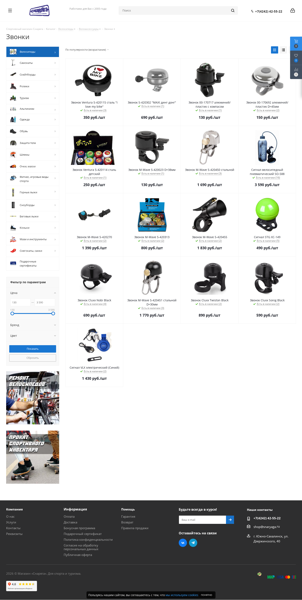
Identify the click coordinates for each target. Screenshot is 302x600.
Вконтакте (183, 543)
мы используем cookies (182, 595)
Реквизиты (14, 534)
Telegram (193, 543)
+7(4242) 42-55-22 (268, 11)
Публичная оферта (78, 555)
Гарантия (128, 516)
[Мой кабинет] (292, 10)
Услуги (11, 522)
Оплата (69, 516)
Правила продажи (135, 528)
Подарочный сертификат (83, 534)
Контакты (13, 528)
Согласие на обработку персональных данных (81, 547)
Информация (75, 509)
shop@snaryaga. (265, 527)
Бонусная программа (79, 528)
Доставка (70, 522)
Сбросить (33, 358)
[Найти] (233, 10)
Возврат (127, 522)
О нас (10, 516)
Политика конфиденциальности (88, 539)
